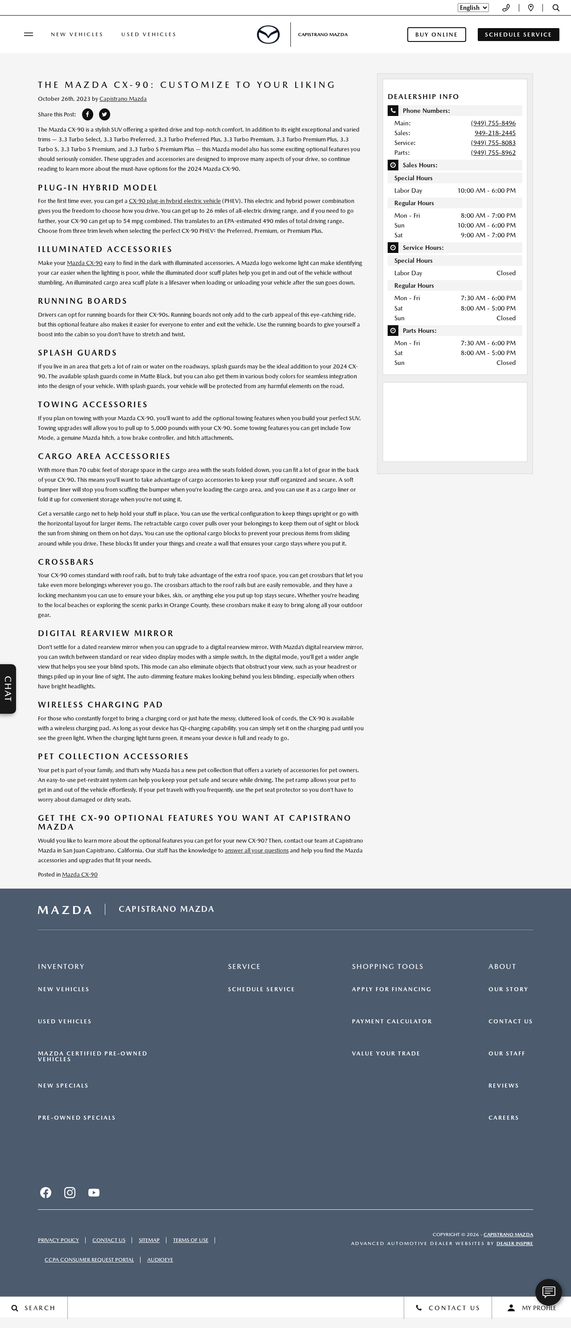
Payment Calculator (392, 1021)
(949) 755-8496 (493, 123)
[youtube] (93, 1192)
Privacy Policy (58, 1240)
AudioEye (160, 1260)
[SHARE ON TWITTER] (104, 114)
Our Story (508, 989)
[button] (556, 8)
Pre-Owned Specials (77, 1118)
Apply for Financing (392, 989)
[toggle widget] (548, 1292)
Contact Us (510, 1021)
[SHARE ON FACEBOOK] (87, 114)
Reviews (503, 1086)
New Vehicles (77, 34)
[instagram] (69, 1192)
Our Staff (506, 1054)
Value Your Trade (386, 1054)
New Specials (63, 1086)
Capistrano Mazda (123, 98)
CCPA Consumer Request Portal (89, 1260)
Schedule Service (261, 989)
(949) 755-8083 (493, 142)
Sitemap (149, 1240)
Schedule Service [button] (518, 34)
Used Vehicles (149, 34)
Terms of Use (190, 1240)
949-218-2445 (495, 133)
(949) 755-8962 (493, 152)
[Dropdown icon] (506, 8)
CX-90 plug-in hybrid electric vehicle (175, 201)
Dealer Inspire (515, 1243)
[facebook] (45, 1192)
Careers (503, 1118)
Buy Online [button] (436, 34)
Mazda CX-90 (85, 263)
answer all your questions (257, 850)
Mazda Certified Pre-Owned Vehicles (93, 1057)
